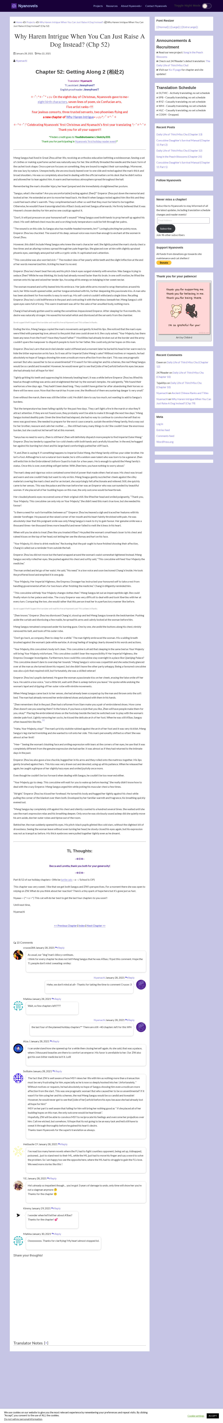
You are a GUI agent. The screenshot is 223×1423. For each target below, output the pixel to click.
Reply (61, 947)
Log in (159, 423)
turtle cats (66, 879)
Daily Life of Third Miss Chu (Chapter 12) (179, 150)
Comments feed (165, 435)
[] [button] (46, 1343)
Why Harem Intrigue (80, 117)
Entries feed (163, 429)
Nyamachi (21, 60)
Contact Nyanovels (156, 5)
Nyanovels (28, 6)
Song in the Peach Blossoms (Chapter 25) (179, 156)
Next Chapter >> (96, 925)
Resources (112, 5)
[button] (43, 721)
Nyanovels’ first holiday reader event (95, 141)
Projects (98, 5)
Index (82, 925)
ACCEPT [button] (213, 1415)
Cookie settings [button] (196, 1415)
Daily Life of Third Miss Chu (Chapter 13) (179, 134)
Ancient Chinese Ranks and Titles (190, 392)
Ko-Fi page (175, 69)
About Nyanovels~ (131, 5)
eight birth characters (52, 102)
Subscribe (165, 228)
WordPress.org (165, 441)
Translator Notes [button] (28, 1343)
